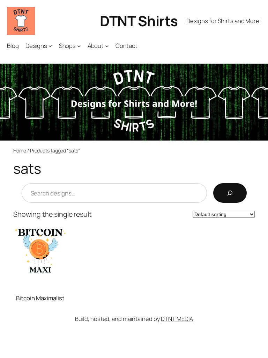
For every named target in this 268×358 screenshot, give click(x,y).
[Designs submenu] (50, 46)
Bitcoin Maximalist (40, 298)
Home (19, 150)
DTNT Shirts (139, 20)
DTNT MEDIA (177, 319)
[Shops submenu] (79, 46)
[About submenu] (107, 46)
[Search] (230, 193)
